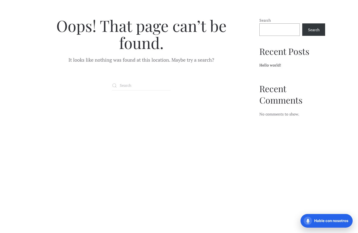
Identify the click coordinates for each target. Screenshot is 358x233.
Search (265, 20)
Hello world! (270, 65)
